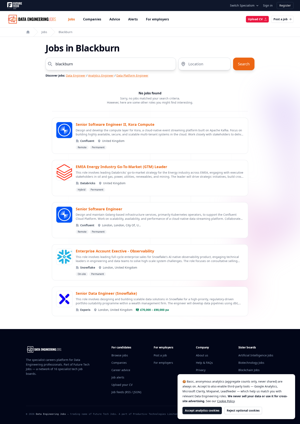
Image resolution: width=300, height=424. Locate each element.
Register (285, 5)
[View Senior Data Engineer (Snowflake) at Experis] (150, 301)
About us (202, 355)
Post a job (280, 19)
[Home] (28, 32)
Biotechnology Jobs (251, 363)
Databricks (87, 183)
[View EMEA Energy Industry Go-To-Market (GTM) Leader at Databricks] (150, 178)
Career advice (120, 370)
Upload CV (255, 19)
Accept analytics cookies (202, 410)
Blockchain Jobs (249, 370)
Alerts (133, 19)
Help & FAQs (204, 363)
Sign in (268, 5)
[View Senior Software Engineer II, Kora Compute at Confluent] (150, 136)
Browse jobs (119, 355)
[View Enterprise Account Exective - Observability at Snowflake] (150, 262)
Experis (85, 310)
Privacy (201, 370)
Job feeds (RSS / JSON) (126, 392)
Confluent (87, 141)
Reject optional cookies (243, 410)
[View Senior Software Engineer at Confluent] (150, 220)
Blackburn (65, 32)
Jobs (71, 19)
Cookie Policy (225, 401)
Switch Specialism (242, 5)
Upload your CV (121, 385)
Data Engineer (76, 75)
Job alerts (117, 377)
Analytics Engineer (101, 75)
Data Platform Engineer (132, 75)
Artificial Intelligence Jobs (255, 355)
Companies (92, 19)
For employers (157, 19)
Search (244, 63)
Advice (114, 19)
